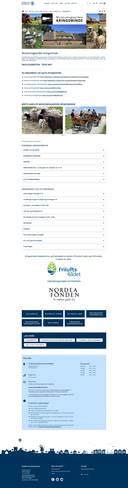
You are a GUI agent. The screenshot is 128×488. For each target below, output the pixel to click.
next (103, 120)
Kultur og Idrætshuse (55, 11)
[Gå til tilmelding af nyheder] (104, 11)
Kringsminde (66, 11)
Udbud (53, 473)
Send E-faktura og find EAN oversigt (60, 471)
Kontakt (74, 3)
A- (87, 3)
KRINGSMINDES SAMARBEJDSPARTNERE (74, 323)
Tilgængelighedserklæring (87, 469)
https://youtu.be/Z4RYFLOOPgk (50, 88)
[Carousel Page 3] (65, 135)
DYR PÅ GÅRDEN (53, 323)
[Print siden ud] (102, 11)
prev (24, 120)
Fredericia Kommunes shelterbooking (50, 427)
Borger (32, 11)
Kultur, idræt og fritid (41, 11)
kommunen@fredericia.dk (28, 475)
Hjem (26, 11)
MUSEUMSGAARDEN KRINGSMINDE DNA (96, 314)
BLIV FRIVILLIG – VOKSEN (53, 314)
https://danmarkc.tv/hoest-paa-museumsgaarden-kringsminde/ (64, 80)
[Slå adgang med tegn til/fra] (100, 11)
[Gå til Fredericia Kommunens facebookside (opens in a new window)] (53, 479)
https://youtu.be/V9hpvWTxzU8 (52, 95)
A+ (90, 3)
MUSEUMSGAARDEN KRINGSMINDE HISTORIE (32, 323)
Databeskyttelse (55, 469)
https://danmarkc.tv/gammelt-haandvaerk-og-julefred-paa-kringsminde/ (64, 77)
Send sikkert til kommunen (28, 476)
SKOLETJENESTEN (32, 314)
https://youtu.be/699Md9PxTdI (56, 92)
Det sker (67, 3)
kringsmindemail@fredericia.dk (37, 387)
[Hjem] (28, 3)
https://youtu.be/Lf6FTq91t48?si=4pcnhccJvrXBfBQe (65, 84)
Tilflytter (54, 3)
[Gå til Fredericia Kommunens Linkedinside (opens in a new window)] (58, 479)
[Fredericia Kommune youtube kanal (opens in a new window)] (62, 479)
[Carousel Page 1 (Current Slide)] (62, 135)
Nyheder (46, 3)
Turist (61, 3)
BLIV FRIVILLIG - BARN (75, 314)
